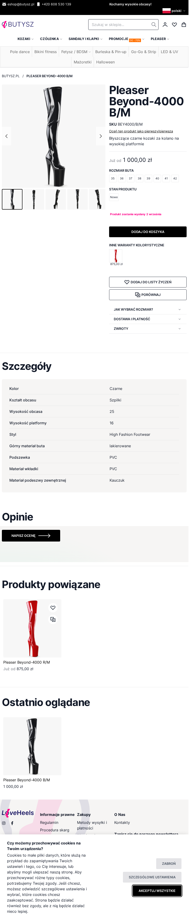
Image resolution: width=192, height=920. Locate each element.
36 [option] (121, 178)
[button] (174, 11)
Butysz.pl (11, 76)
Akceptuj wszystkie (157, 891)
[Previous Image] (6, 136)
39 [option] (148, 178)
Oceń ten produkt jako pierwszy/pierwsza (141, 131)
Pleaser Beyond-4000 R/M (26, 662)
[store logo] (17, 24)
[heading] (94, 366)
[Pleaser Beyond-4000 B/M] (32, 746)
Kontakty (122, 822)
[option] (115, 255)
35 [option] (112, 178)
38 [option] (139, 178)
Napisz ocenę (23, 536)
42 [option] (175, 178)
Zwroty (121, 329)
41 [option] (166, 178)
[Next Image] (100, 136)
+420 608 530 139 (56, 4)
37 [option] (130, 178)
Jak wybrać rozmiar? (133, 309)
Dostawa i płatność (132, 319)
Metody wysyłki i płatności (92, 825)
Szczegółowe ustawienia (152, 877)
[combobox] (123, 24)
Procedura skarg (54, 830)
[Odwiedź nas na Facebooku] (12, 823)
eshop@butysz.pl (20, 4)
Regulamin (49, 822)
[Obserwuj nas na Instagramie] (4, 823)
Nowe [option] (114, 197)
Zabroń (169, 863)
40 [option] (157, 178)
